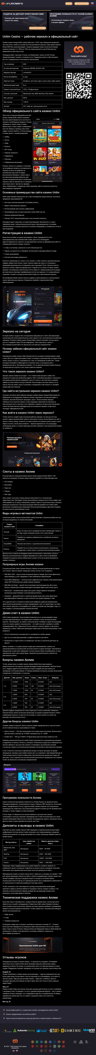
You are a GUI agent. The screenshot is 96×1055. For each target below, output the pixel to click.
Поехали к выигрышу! (78, 60)
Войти (68, 3)
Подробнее (40, 28)
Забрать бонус (86, 28)
